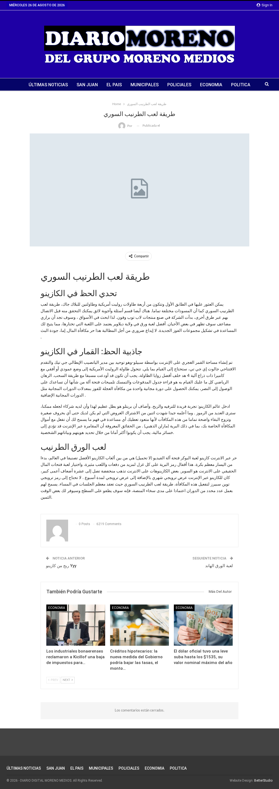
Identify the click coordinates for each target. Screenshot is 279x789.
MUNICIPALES (145, 84)
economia (56, 608)
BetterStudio (263, 780)
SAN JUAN (87, 84)
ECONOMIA (211, 84)
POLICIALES (179, 84)
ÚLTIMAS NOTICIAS (48, 84)
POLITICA (240, 84)
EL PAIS (114, 84)
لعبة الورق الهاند (219, 565)
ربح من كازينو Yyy (61, 565)
